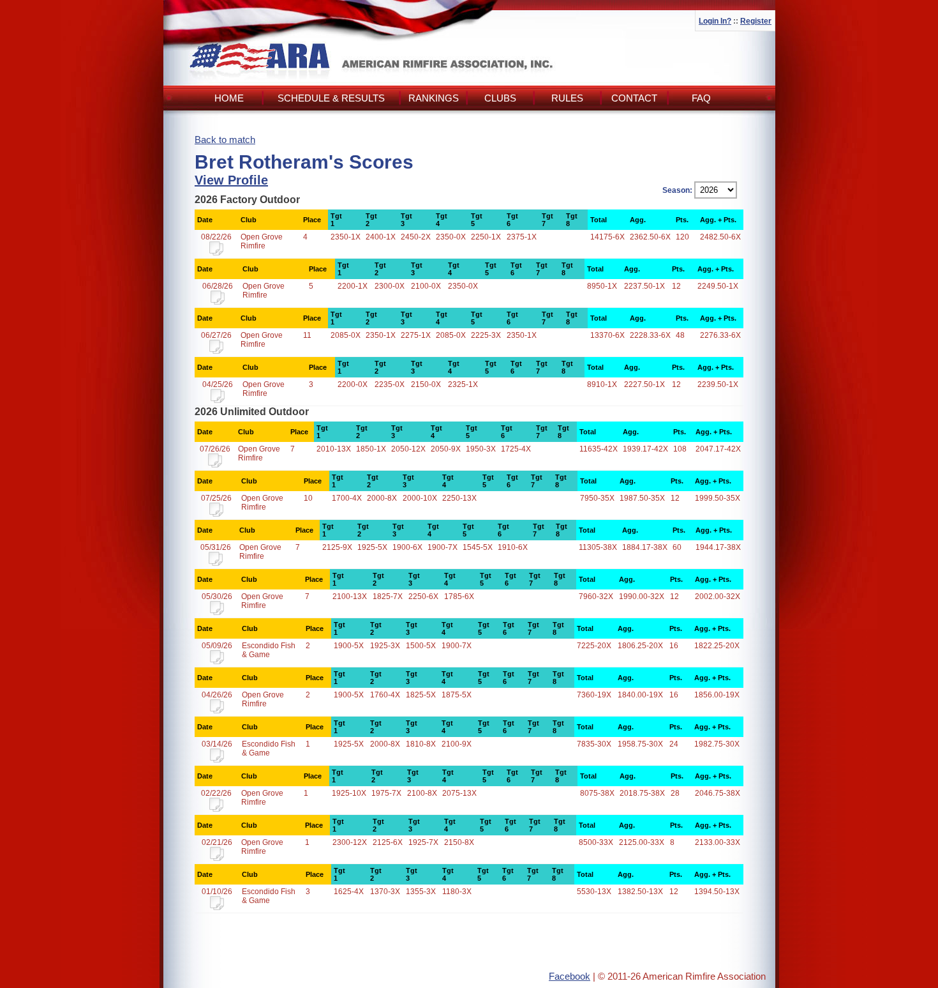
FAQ (701, 98)
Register (755, 21)
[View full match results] (216, 252)
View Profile (231, 180)
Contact (634, 98)
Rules (567, 98)
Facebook (569, 976)
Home (229, 98)
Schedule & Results (331, 98)
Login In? (715, 21)
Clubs (500, 98)
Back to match (225, 139)
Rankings (433, 98)
